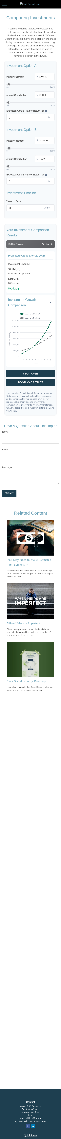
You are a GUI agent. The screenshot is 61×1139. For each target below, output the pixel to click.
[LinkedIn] (33, 1126)
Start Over (30, 373)
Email (5, 449)
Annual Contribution (22, 95)
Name (5, 432)
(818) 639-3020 (34, 1106)
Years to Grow (13, 201)
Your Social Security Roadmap (26, 681)
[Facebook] (28, 1126)
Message (7, 467)
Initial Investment (22, 76)
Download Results (30, 382)
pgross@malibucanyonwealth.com (30, 1121)
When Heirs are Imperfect (23, 623)
